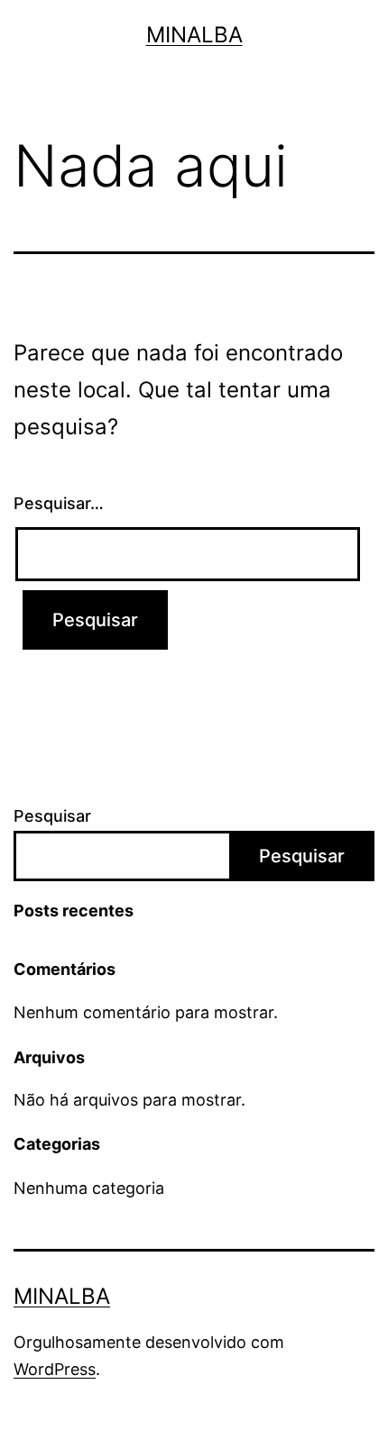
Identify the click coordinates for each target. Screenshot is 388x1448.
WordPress (55, 1369)
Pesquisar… (59, 503)
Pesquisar (52, 815)
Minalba (194, 35)
